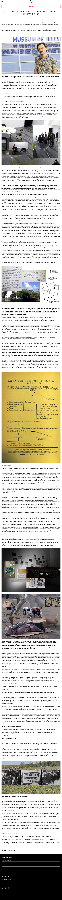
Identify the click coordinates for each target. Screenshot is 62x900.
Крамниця (31, 17)
